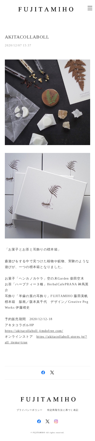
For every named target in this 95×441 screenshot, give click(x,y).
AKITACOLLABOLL (27, 36)
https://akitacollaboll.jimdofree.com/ (34, 331)
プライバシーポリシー (30, 410)
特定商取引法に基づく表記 (62, 410)
